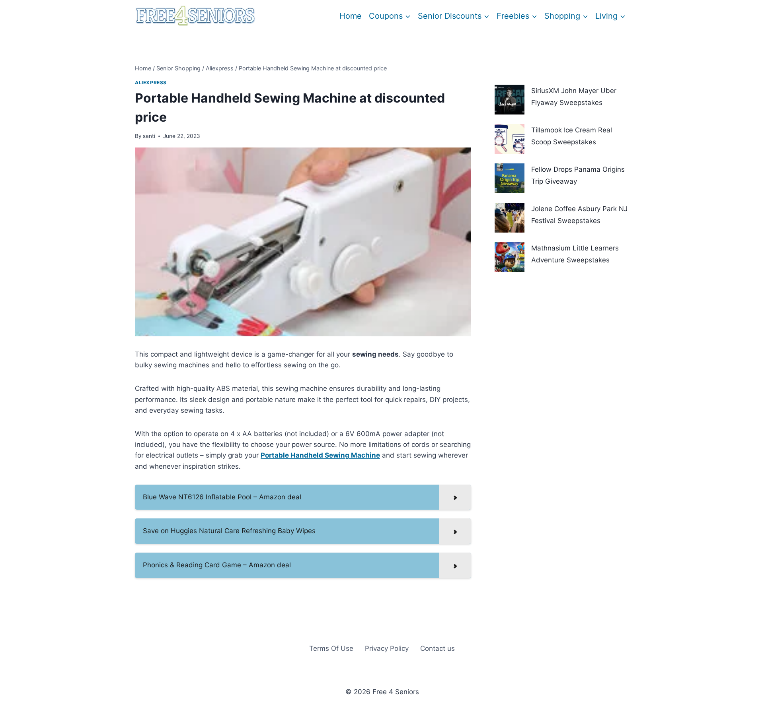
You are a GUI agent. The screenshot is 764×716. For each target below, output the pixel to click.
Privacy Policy (387, 648)
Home (350, 16)
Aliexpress (151, 82)
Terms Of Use (331, 648)
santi (149, 136)
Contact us (437, 648)
